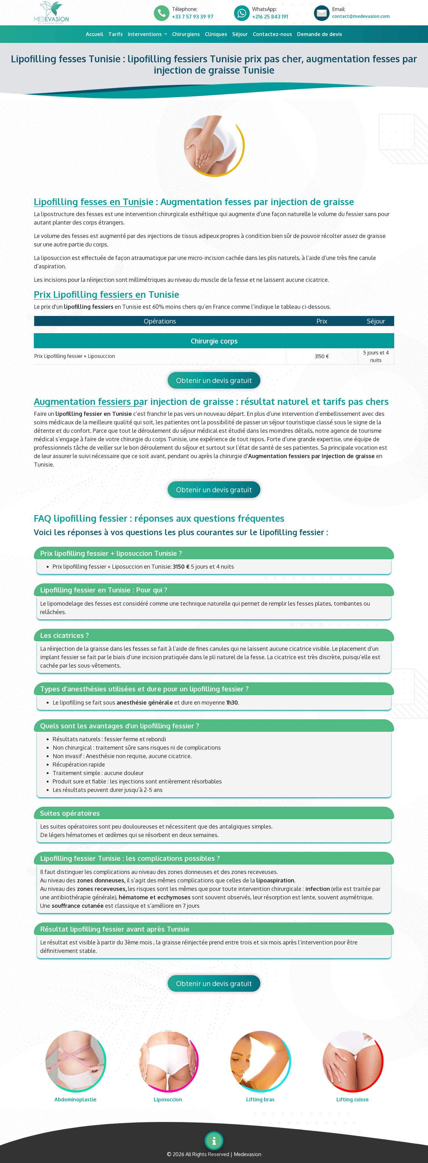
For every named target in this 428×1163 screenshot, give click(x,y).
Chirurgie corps (214, 341)
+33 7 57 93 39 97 (192, 16)
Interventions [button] (145, 34)
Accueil (96, 34)
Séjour (240, 34)
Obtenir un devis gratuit (214, 380)
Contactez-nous (272, 34)
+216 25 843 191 (270, 16)
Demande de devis (319, 34)
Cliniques (216, 34)
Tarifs (115, 34)
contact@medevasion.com (361, 16)
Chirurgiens (186, 34)
